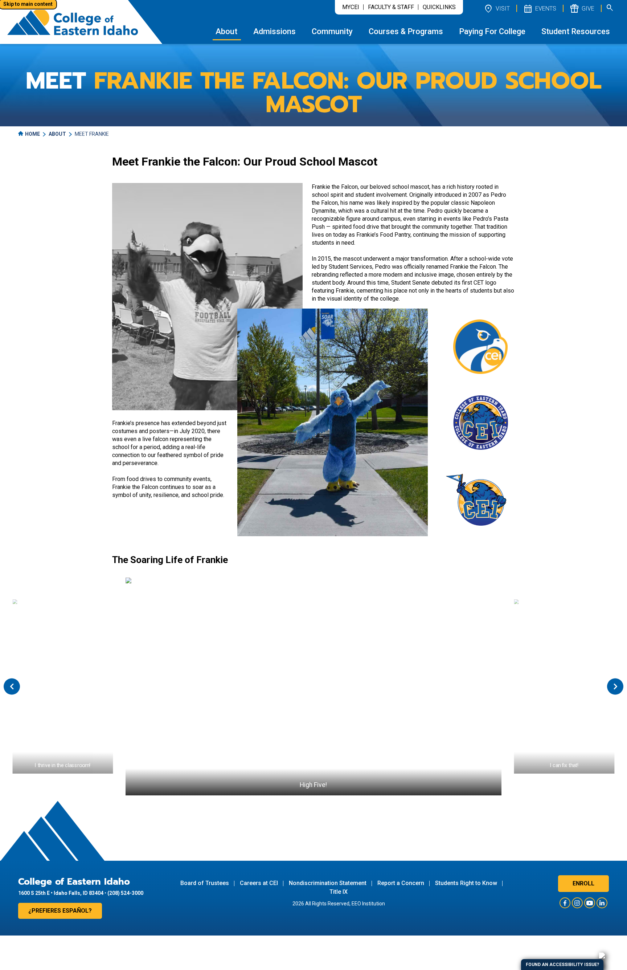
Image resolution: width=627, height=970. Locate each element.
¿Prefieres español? (60, 910)
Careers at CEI (259, 883)
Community (332, 31)
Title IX (338, 891)
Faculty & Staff (391, 7)
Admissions (274, 31)
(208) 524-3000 (125, 893)
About (226, 31)
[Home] (72, 22)
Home (32, 134)
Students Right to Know (466, 883)
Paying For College (492, 31)
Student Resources (575, 31)
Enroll (583, 883)
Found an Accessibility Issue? (562, 964)
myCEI (350, 7)
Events (539, 8)
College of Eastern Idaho (74, 882)
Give (581, 8)
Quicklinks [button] (439, 7)
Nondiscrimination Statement (327, 883)
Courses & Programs (406, 31)
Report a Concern (400, 883)
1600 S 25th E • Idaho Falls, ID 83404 (60, 893)
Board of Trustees (204, 883)
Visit (496, 8)
